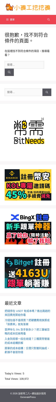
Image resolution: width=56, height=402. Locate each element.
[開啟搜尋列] (48, 19)
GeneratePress (28, 397)
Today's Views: (14, 373)
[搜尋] (9, 72)
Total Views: (12, 378)
